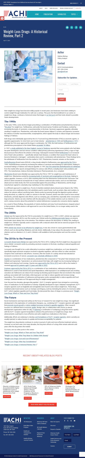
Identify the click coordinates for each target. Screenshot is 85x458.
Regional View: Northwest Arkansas (41, 434)
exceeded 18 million (43, 145)
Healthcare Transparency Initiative (27, 432)
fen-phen (8, 127)
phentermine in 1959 (53, 141)
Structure (53, 425)
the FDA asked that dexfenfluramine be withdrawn (63, 167)
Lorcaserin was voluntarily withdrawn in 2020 (42, 256)
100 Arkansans (28, 421)
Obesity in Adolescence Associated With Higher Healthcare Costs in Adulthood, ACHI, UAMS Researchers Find (11, 389)
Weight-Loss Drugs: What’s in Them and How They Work (24, 333)
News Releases (54, 8)
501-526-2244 (11, 432)
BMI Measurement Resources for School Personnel (42, 456)
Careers (52, 446)
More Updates (73, 3)
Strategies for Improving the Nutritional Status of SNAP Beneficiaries (72, 388)
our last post (50, 115)
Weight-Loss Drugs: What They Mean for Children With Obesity (26, 336)
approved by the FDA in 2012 (48, 263)
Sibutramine (8, 174)
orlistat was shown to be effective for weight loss (25, 228)
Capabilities (62, 14)
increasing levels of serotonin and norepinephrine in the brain (49, 176)
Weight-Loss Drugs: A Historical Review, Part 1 (21, 345)
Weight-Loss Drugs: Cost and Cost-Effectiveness (22, 339)
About (41, 8)
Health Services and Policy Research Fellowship (55, 440)
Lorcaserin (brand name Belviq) (15, 242)
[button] (2, 18)
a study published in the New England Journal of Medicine (30, 148)
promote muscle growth (15, 305)
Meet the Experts (55, 421)
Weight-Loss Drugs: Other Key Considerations (20, 342)
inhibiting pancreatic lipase (60, 218)
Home (37, 14)
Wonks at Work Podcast (66, 8)
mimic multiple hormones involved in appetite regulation (45, 305)
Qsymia (6, 259)
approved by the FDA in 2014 (21, 268)
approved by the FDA (68, 162)
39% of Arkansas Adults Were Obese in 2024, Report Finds (53, 388)
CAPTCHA (61, 94)
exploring (37, 310)
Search (77, 8)
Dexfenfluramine (10, 162)
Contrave (7, 268)
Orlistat (6, 216)
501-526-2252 (10, 435)
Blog (46, 8)
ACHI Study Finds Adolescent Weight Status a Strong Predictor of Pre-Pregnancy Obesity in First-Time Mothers (31, 390)
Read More (7, 396)
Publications (48, 14)
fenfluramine (64, 153)
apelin (34, 307)
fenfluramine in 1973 (71, 141)
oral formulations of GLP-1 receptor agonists (50, 317)
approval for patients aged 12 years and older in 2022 (28, 265)
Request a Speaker (55, 429)
